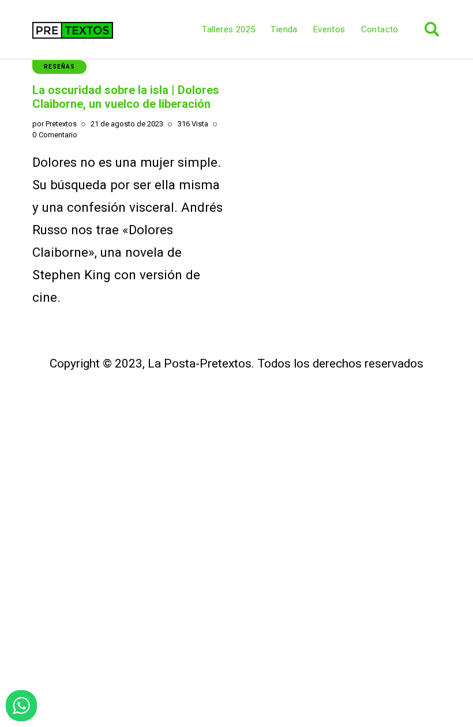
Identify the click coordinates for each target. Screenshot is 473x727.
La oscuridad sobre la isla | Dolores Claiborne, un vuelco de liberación (125, 97)
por (54, 123)
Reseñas (59, 66)
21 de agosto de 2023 (127, 123)
